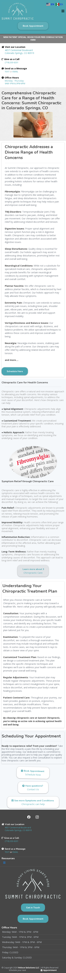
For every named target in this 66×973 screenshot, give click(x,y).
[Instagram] (37, 817)
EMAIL (15, 71)
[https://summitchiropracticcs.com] (18, 11)
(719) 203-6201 (11, 62)
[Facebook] (29, 817)
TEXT (7, 71)
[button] (63, 11)
